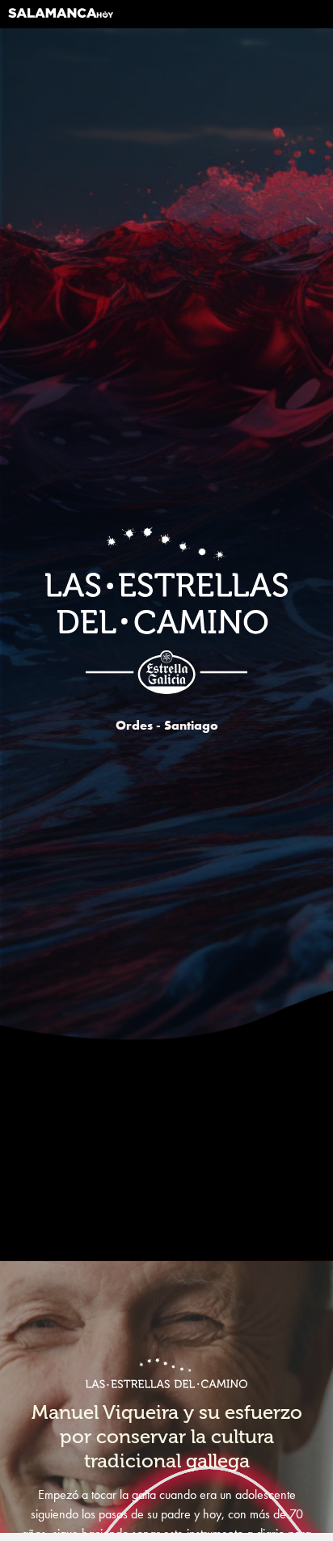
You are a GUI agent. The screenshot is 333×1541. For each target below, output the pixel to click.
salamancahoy (60, 19)
